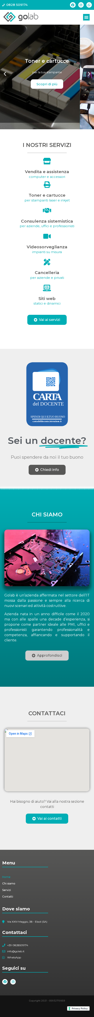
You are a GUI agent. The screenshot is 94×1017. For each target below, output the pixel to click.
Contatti (7, 896)
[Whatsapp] (89, 5)
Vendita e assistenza (47, 171)
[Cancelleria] (47, 262)
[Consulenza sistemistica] (47, 210)
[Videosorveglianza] (47, 236)
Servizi (6, 890)
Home (6, 877)
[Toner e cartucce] (47, 184)
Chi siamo (8, 883)
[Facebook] (72, 5)
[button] (86, 17)
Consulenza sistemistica (47, 221)
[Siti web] (47, 288)
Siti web (47, 298)
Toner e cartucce (47, 195)
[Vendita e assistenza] (47, 161)
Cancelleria (47, 272)
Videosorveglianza (47, 246)
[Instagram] (81, 5)
